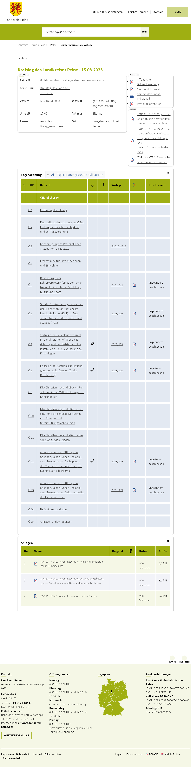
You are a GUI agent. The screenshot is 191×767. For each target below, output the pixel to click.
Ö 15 (31, 521)
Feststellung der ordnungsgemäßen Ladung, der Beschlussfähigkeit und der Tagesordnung (62, 227)
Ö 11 (31, 437)
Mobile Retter (172, 754)
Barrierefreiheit (12, 758)
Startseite (23, 44)
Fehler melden (52, 754)
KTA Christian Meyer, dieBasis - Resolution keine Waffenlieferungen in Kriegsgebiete (62, 392)
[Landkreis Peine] (23, 709)
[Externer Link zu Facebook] (181, 754)
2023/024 (117, 370)
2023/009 (117, 461)
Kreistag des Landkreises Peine (55, 90)
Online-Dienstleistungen (108, 12)
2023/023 (117, 344)
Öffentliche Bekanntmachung (148, 82)
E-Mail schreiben (11, 711)
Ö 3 (30, 246)
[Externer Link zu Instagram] (185, 754)
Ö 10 (31, 416)
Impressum (7, 754)
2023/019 (117, 490)
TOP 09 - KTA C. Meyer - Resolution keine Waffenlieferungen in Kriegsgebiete (154, 118)
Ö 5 (30, 285)
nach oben (184, 662)
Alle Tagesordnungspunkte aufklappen (77, 175)
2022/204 (117, 285)
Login (118, 754)
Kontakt (158, 12)
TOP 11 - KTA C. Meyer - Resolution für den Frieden (154, 160)
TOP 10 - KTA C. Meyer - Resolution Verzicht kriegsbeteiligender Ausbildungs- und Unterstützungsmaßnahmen (154, 140)
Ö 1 (30, 210)
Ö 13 (31, 490)
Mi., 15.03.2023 (50, 101)
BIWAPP (153, 754)
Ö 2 (30, 227)
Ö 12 (31, 461)
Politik (53, 44)
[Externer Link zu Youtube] (188, 754)
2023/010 (117, 313)
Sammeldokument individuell (149, 96)
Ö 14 (31, 509)
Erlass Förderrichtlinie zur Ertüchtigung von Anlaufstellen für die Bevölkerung (61, 370)
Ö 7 (30, 344)
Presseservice (134, 754)
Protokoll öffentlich (149, 104)
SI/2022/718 (118, 246)
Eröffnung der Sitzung (53, 210)
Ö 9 (30, 392)
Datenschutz (23, 754)
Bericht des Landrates (53, 509)
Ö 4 (30, 263)
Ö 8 (30, 370)
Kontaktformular (17, 735)
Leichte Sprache (138, 12)
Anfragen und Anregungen (56, 521)
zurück (172, 662)
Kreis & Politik (39, 44)
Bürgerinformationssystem (76, 44)
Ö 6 (30, 313)
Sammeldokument (148, 89)
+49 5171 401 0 (21, 703)
